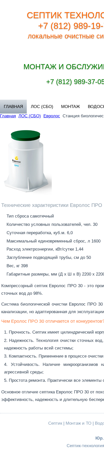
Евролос (51, 116)
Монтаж (70, 106)
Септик (55, 423)
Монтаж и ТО (78, 423)
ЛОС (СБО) (42, 106)
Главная (13, 106)
